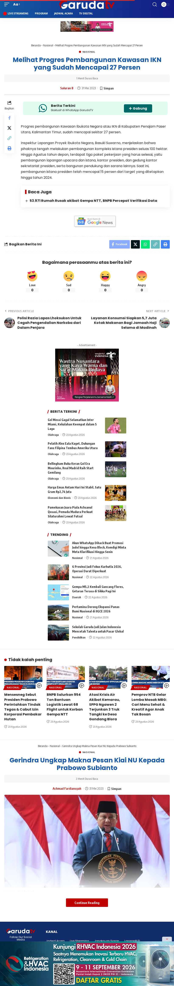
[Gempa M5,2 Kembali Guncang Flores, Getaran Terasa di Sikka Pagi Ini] (58, 592)
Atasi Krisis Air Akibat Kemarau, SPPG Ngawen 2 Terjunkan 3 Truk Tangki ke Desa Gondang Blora (104, 707)
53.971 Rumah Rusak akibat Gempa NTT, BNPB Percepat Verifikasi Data (93, 200)
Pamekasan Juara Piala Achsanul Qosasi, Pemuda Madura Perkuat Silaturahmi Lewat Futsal (70, 512)
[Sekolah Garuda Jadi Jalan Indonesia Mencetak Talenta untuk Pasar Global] (58, 633)
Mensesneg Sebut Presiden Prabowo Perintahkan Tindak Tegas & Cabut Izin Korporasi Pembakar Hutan (23, 707)
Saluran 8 (66, 88)
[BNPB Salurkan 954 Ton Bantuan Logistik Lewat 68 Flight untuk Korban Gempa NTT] (66, 677)
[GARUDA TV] (87, 4)
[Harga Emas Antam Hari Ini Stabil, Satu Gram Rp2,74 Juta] (115, 493)
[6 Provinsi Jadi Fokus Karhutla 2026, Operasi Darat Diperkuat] (58, 572)
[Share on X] (9, 128)
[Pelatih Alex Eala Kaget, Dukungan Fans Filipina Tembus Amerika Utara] (115, 449)
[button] (7, 4)
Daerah (76, 597)
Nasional (48, 45)
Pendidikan (79, 637)
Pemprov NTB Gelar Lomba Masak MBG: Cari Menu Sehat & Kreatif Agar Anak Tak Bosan (149, 704)
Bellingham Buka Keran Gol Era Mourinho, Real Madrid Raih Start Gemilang (71, 468)
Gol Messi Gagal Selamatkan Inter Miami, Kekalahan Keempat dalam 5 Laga (72, 424)
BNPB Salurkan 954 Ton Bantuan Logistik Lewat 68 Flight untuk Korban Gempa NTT (65, 704)
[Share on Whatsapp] (145, 244)
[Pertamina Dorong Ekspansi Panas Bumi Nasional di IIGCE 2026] (58, 612)
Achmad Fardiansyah (67, 788)
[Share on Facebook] (9, 118)
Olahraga (53, 434)
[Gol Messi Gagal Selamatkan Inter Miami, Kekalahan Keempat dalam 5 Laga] (115, 425)
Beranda (36, 45)
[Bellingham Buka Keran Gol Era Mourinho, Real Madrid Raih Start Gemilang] (115, 469)
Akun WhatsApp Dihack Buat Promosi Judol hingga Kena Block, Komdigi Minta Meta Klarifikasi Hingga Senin (99, 547)
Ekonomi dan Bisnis (59, 497)
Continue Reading (87, 903)
